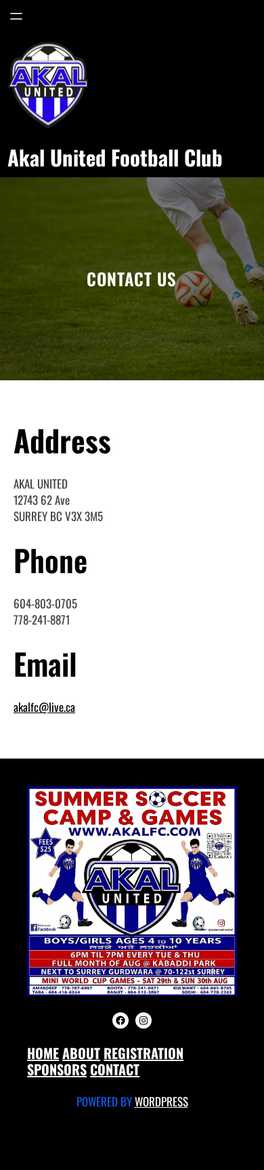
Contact (114, 1069)
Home (43, 1053)
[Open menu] (16, 16)
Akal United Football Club (115, 157)
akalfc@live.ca (44, 706)
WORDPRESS (161, 1101)
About (81, 1053)
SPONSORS (57, 1069)
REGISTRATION (143, 1053)
